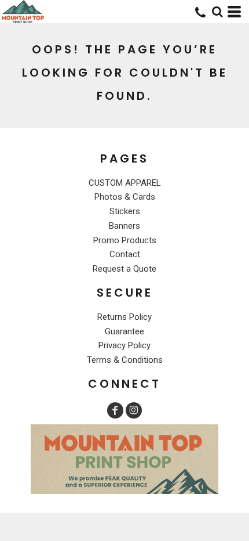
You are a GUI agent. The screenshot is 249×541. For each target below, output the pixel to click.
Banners (124, 226)
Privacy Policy (124, 345)
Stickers (124, 211)
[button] (217, 11)
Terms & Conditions (125, 360)
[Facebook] (115, 410)
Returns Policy (124, 317)
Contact (124, 254)
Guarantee (124, 331)
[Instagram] (134, 410)
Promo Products (124, 240)
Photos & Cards (124, 197)
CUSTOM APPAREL (125, 183)
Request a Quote (124, 269)
